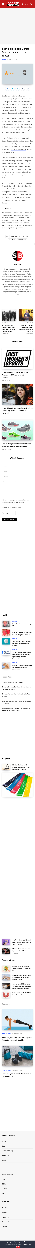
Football (4, 1188)
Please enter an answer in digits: (11, 507)
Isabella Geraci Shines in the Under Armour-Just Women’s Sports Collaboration (15, 374)
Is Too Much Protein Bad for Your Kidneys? (21, 994)
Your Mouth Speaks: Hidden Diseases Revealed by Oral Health (21, 644)
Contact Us (5, 1226)
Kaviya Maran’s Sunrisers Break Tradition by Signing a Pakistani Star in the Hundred (17, 410)
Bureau (17, 265)
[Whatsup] (23, 89)
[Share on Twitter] (12, 89)
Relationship (5, 1155)
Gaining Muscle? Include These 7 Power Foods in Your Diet (22, 969)
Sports (25, 236)
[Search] (30, 4)
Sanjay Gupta (15, 236)
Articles (4, 1141)
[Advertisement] (17, 25)
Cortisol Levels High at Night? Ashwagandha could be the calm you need (22, 977)
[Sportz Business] (13, 4)
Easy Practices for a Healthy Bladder (21, 625)
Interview (4, 1160)
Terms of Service (7, 1222)
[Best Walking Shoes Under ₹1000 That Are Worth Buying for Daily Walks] (17, 430)
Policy (4, 1193)
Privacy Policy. (27, 1244)
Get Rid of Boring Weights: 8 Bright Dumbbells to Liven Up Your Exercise (22, 942)
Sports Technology (7, 1151)
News (4, 59)
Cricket (4, 1184)
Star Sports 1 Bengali (18, 149)
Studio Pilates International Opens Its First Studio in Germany (21, 951)
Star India (16, 189)
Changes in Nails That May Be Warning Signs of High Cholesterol (22, 668)
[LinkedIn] (18, 89)
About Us (4, 1208)
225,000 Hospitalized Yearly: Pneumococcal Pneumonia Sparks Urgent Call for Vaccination (21, 656)
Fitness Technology (7, 1174)
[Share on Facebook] (7, 89)
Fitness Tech (6, 1034)
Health (14, 621)
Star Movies (22, 239)
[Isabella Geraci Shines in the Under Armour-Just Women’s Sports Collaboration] (17, 358)
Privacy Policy (6, 1217)
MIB (7, 236)
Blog (3, 1146)
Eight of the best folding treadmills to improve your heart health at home (21, 767)
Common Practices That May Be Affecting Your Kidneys (22, 634)
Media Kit (4, 1212)
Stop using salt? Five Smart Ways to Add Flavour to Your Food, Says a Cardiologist (21, 986)
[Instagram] (28, 89)
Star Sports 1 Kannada (20, 144)
